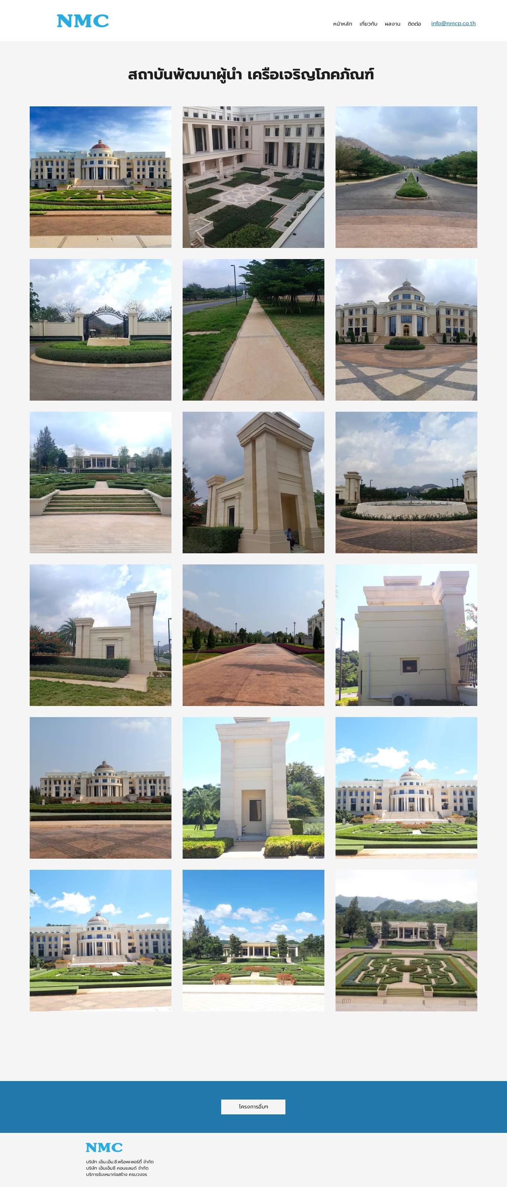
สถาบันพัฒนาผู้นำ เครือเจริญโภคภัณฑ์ (253, 74)
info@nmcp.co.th (453, 23)
